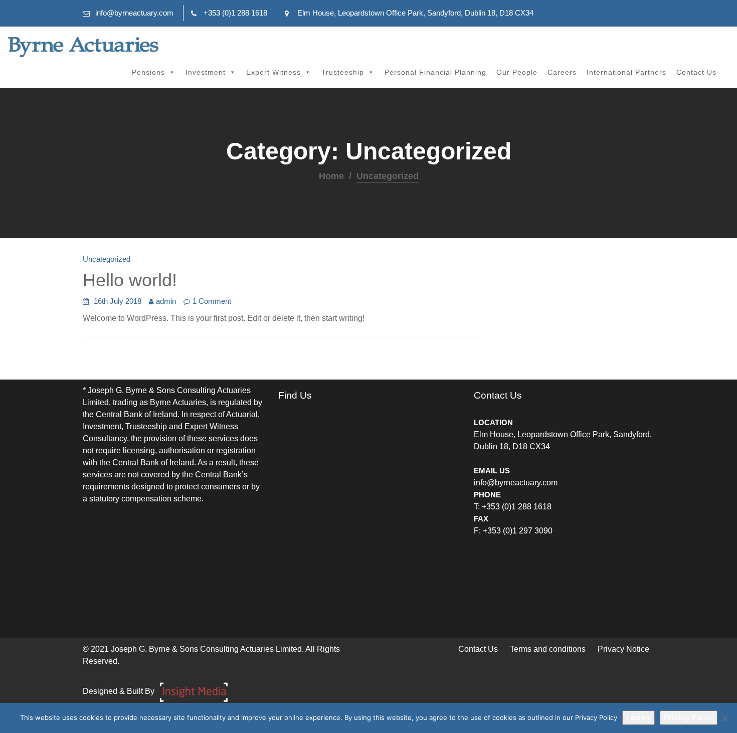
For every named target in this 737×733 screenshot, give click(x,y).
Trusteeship (342, 72)
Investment (206, 72)
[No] (724, 718)
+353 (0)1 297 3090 (517, 530)
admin (166, 301)
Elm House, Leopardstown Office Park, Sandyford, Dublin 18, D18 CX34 (415, 13)
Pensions (148, 72)
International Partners (626, 72)
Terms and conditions (548, 649)
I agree (638, 717)
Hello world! (130, 280)
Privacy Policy (688, 717)
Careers (562, 72)
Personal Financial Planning (435, 72)
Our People (516, 72)
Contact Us (696, 72)
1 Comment (212, 301)
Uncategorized (106, 259)
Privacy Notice (623, 649)
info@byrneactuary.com (134, 13)
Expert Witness (273, 72)
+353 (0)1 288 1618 (235, 13)
